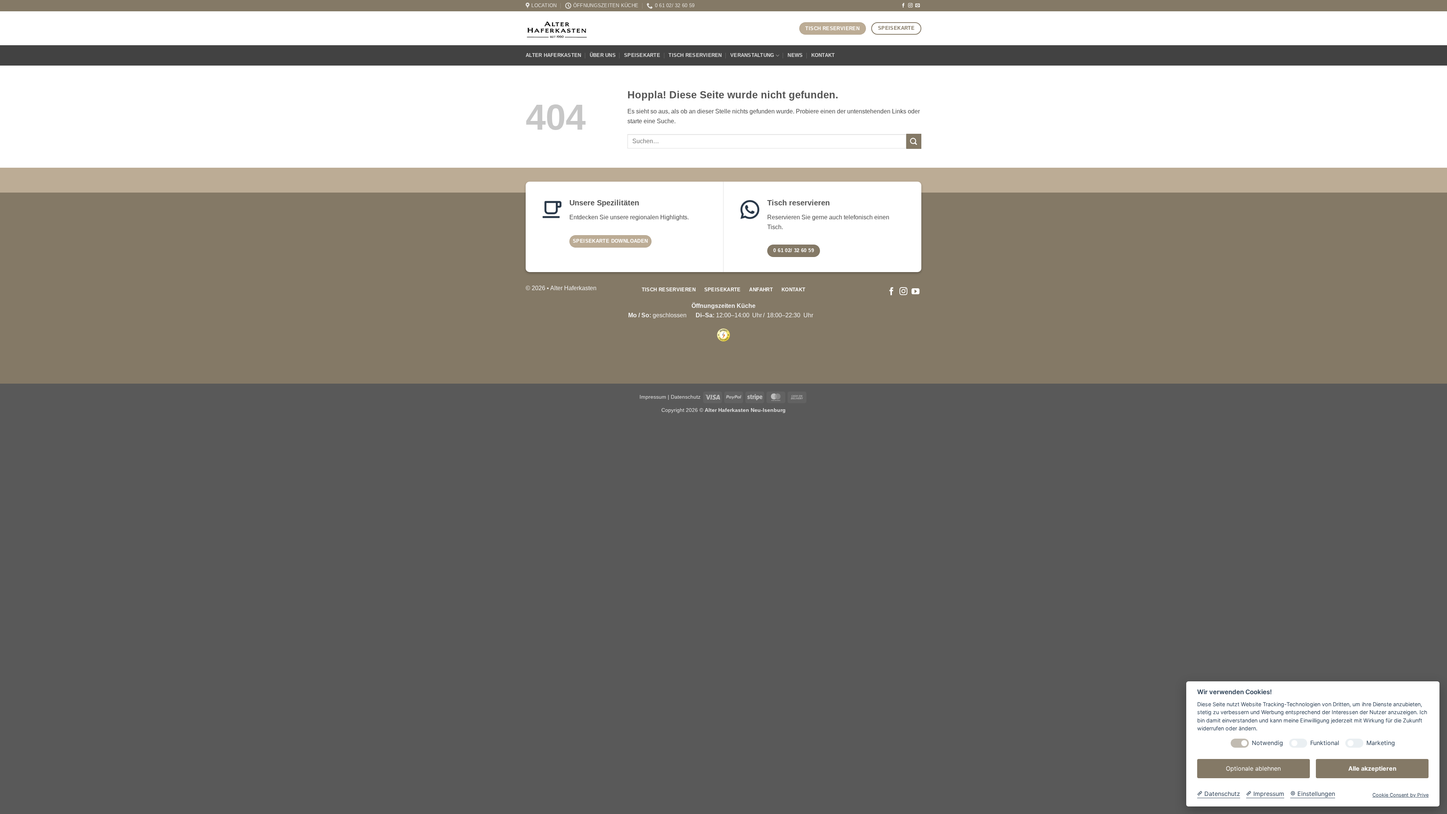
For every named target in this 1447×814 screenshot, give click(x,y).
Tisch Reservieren (695, 55)
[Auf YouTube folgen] (915, 292)
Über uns (603, 55)
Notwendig (1267, 743)
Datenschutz (686, 397)
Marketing (1380, 743)
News (795, 55)
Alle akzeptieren (1372, 768)
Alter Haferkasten (553, 55)
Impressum (652, 397)
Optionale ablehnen (1253, 768)
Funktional (1324, 743)
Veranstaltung (752, 55)
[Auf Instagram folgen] (910, 5)
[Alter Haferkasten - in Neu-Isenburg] (557, 28)
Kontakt (823, 55)
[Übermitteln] (913, 141)
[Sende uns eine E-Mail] (917, 5)
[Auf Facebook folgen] (903, 5)
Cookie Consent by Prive (1400, 795)
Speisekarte (642, 55)
